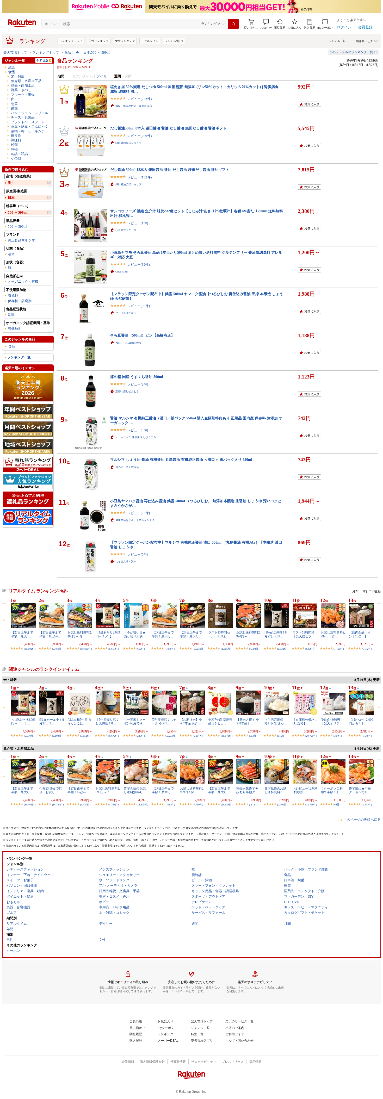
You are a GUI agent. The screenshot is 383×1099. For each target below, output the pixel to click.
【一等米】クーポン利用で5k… (135, 721)
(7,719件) (338, 648)
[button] (266, 24)
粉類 (14, 145)
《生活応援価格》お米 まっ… (275, 721)
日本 (11, 198)
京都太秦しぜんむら (127, 391)
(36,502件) (29, 648)
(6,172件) (367, 648)
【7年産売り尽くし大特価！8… (107, 721)
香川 (11, 183)
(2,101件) (282, 804)
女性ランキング (125, 40)
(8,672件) (113, 735)
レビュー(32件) (138, 264)
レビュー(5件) (137, 554)
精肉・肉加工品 (23, 86)
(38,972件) (226, 735)
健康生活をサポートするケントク (135, 520)
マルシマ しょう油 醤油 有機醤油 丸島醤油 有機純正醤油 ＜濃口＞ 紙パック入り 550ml (181, 459)
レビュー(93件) (138, 513)
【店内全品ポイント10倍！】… (360, 634)
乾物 (14, 149)
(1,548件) (367, 735)
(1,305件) (226, 648)
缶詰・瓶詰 (19, 154)
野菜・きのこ (21, 90)
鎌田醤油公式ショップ (128, 142)
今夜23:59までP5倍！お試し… (50, 790)
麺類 (14, 108)
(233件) (141, 735)
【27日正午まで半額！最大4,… (22, 634)
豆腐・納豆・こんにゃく (29, 126)
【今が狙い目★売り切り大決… (135, 634)
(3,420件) (85, 804)
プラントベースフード (28, 122)
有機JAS (14, 329)
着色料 (13, 295)
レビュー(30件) (138, 306)
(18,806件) (86, 648)
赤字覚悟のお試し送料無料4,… (135, 790)
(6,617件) (113, 648)
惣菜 (14, 104)
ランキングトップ (70, 40)
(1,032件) (170, 804)
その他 (16, 158)
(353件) (253, 735)
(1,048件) (170, 648)
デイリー (103, 76)
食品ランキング (75, 61)
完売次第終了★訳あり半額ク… (247, 790)
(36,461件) (29, 804)
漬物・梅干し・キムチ (28, 131)
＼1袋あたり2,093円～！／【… (108, 634)
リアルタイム (149, 40)
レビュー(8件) (137, 430)
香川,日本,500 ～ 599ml (93, 52)
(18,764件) (58, 804)
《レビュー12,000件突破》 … (305, 790)
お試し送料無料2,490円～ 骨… (79, 634)
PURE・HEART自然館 (128, 343)
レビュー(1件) (137, 223)
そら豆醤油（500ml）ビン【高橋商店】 (142, 335)
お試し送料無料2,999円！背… (333, 634)
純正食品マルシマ (21, 240)
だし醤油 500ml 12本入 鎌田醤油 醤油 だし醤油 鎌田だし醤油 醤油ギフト (169, 169)
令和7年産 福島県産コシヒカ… (220, 721)
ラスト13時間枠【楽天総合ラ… (303, 634)
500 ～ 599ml (18, 212)
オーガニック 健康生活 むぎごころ (135, 437)
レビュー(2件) (137, 384)
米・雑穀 (17, 76)
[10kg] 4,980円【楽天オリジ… (332, 721)
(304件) (337, 735)
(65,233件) (170, 735)
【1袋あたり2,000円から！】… (361, 721)
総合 (11, 67)
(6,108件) (57, 735)
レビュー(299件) (139, 136)
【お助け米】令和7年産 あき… (191, 721)
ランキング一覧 (19, 357)
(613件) (141, 648)
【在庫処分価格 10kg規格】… (305, 721)
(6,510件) (29, 735)
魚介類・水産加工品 (26, 81)
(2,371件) (367, 804)
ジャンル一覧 (337, 40)
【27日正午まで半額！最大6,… (163, 634)
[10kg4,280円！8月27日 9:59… (275, 634)
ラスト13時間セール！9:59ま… (219, 634)
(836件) (309, 648)
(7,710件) (198, 804)
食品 (67, 52)
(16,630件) (198, 648)
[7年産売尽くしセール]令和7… (164, 721)
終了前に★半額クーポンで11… (360, 790)
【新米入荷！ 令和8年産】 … (247, 721)
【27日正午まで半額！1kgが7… (50, 634)
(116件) (281, 735)
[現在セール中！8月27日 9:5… (51, 721)
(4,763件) (113, 804)
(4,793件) (254, 648)
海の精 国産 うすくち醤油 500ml (136, 377)
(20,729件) (311, 735)
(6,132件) (282, 648)
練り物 (16, 136)
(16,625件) (226, 804)
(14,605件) (142, 804)
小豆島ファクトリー (127, 230)
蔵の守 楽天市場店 (127, 467)
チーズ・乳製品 (23, 117)
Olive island (121, 271)
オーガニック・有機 (23, 281)
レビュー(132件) (139, 177)
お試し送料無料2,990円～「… (248, 634)
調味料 (16, 140)
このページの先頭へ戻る (362, 820)
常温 (11, 315)
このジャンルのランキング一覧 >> (353, 52)
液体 (11, 254)
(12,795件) (311, 804)
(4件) (252, 804)
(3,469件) (57, 648)
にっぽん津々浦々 (125, 313)
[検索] (233, 24)
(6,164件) (198, 735)
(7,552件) (85, 735)
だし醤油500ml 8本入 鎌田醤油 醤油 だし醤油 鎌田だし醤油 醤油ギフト (168, 128)
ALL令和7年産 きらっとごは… (79, 721)
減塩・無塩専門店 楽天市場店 (133, 105)
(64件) (336, 804)
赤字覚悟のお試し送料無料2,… (275, 790)
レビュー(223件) (139, 99)
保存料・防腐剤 (20, 301)
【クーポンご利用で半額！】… (332, 790)
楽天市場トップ (15, 52)
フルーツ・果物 (23, 95)
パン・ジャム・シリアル (29, 113)
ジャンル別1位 (174, 40)
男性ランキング (99, 40)
